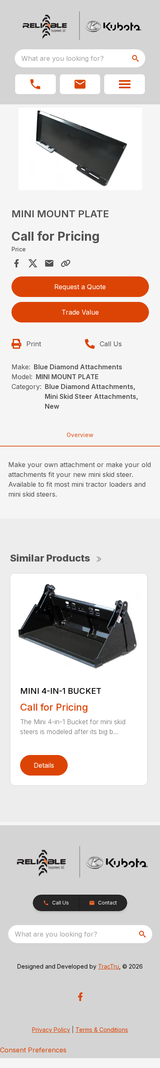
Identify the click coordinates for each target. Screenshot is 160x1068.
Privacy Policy (51, 1029)
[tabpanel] (80, 150)
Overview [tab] (80, 434)
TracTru (108, 966)
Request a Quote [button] (80, 287)
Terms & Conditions (101, 1029)
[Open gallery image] (80, 149)
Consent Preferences (33, 1050)
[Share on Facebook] (16, 263)
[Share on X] (33, 263)
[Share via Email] (49, 263)
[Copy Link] (66, 263)
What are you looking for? (62, 58)
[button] (35, 84)
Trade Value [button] (80, 312)
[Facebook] (80, 997)
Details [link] (44, 765)
